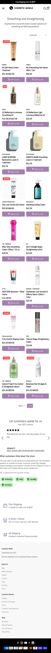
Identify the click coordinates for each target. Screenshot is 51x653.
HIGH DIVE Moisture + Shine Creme (13, 293)
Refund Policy (6, 632)
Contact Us (5, 612)
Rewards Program (7, 625)
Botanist (28, 381)
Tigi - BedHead (6, 244)
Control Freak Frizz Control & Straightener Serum (12, 385)
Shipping (4, 598)
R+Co (3, 289)
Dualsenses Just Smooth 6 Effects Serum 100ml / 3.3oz (37, 294)
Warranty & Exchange (8, 602)
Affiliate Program (7, 572)
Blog (3, 568)
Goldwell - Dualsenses (32, 289)
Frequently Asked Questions (10, 609)
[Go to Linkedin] (32, 643)
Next (21, 405)
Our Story (4, 585)
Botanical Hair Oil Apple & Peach (36, 385)
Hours (3, 582)
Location (4, 578)
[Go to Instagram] (21, 643)
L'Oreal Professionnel (8, 202)
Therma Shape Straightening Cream (37, 340)
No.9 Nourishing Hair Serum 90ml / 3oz (37, 69)
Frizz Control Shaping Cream (13, 339)
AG (27, 244)
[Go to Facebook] (18, 643)
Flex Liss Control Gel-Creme (13, 204)
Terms (4, 605)
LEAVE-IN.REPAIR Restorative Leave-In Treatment (10, 160)
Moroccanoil (29, 202)
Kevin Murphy (6, 154)
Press (3, 589)
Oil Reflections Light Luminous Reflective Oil (35, 113)
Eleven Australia (7, 336)
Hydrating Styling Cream (35, 204)
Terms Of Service (7, 628)
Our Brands (5, 622)
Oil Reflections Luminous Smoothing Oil (12, 113)
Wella (4, 109)
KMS (27, 336)
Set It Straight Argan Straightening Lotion (34, 248)
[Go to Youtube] (25, 643)
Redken (4, 65)
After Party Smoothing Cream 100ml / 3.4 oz (11, 248)
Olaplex (28, 65)
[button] (3, 438)
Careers (4, 575)
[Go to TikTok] (29, 643)
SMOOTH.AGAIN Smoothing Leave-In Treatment (36, 158)
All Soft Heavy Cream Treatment (10, 69)
